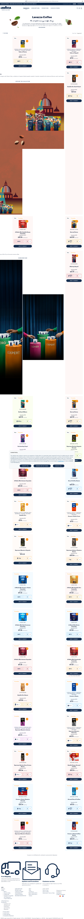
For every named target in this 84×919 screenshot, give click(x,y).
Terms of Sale (46, 891)
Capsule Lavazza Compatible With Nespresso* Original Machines (74, 50)
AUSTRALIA (58, 893)
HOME (74, 3)
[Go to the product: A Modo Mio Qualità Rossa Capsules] (23, 228)
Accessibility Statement (8, 915)
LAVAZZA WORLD (5, 3)
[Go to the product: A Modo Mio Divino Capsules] (74, 621)
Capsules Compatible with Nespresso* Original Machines (8, 897)
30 (17, 739)
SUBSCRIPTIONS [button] (35, 8)
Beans (5, 891)
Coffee (2, 890)
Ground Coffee (7, 893)
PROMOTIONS (18, 890)
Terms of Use (45, 890)
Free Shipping (6, 876)
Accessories (3, 902)
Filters (6, 33)
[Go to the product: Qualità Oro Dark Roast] (74, 83)
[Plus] (30, 61)
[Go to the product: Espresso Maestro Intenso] (23, 726)
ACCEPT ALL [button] (25, 465)
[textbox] (17, 524)
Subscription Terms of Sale (48, 893)
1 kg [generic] (70, 559)
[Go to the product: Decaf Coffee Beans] (74, 476)
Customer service (49, 881)
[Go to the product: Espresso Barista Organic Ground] (74, 442)
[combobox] (79, 33)
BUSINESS (80, 3)
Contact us (31, 891)
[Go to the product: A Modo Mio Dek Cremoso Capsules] (23, 621)
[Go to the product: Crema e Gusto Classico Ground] (23, 795)
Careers (30, 895)
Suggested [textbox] (79, 33)
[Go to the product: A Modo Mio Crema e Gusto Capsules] (23, 584)
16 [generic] (19, 597)
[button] (82, 1)
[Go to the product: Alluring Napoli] (74, 263)
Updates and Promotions (30, 881)
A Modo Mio (6, 894)
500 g (18, 774)
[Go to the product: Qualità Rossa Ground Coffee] (74, 761)
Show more (42, 27)
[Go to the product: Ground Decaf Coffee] (74, 795)
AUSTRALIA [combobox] (58, 891)
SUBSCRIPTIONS (18, 888)
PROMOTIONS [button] (45, 8)
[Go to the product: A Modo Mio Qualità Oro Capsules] (74, 584)
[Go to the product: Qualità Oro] (23, 511)
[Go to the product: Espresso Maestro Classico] (23, 830)
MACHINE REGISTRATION (16, 3)
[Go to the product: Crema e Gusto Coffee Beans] (74, 830)
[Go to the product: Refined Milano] (23, 408)
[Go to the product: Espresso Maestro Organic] (23, 546)
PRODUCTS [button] (26, 8)
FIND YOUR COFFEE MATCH (30, 3)
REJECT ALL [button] (59, 465)
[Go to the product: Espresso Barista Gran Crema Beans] (23, 761)
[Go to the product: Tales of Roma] (23, 48)
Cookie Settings (6, 914)
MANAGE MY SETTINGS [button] (42, 465)
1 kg (17, 704)
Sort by (74, 33)
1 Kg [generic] (71, 96)
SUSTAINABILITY (18, 893)
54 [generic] (19, 241)
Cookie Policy (6, 913)
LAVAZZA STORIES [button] (55, 8)
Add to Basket (74, 100)
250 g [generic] (71, 241)
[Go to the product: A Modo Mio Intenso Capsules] (23, 477)
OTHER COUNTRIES (60, 894)
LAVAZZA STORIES (19, 891)
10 (17, 524)
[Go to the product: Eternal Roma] (74, 228)
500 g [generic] (71, 276)
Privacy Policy (6, 911)
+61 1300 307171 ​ (34, 894)
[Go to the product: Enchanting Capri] (23, 442)
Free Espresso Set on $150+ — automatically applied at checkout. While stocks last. (43, 1)
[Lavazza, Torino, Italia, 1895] (6, 8)
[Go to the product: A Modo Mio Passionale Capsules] (74, 655)
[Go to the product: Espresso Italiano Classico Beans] (74, 546)
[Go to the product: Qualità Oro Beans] (23, 691)
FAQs (30, 890)
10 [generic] (19, 61)
